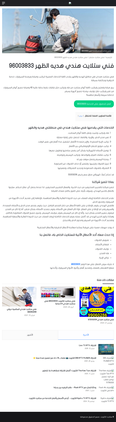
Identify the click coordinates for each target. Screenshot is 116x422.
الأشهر (30, 335)
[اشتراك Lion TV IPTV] (106, 349)
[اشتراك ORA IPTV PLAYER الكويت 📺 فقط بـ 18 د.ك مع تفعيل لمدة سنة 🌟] (106, 362)
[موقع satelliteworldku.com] (58, 3)
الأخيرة (86, 335)
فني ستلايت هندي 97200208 (101, 320)
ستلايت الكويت (106, 417)
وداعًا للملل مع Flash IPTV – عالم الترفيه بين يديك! (75, 387)
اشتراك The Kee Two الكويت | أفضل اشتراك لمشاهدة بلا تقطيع (69, 371)
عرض (81, 116)
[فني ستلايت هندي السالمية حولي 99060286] (19, 296)
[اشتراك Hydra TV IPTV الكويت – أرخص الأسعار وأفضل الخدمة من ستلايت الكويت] (106, 402)
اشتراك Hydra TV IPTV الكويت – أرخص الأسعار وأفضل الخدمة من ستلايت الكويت (62, 398)
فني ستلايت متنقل (96, 57)
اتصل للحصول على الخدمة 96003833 (94, 104)
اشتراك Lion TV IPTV (87, 345)
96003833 (75, 264)
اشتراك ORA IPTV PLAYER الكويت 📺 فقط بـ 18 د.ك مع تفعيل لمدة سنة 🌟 (64, 358)
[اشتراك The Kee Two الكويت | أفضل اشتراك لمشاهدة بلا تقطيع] (106, 376)
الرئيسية (109, 57)
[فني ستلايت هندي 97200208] (97, 302)
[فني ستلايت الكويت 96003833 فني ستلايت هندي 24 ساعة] (58, 292)
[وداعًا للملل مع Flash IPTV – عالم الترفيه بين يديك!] (106, 390)
